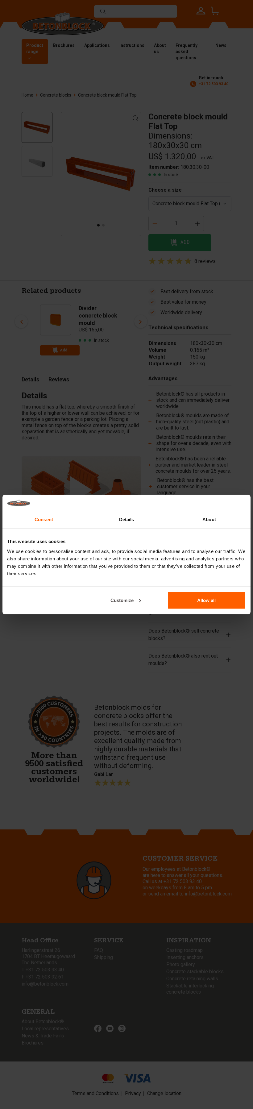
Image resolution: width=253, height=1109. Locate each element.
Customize (122, 600)
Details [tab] (126, 519)
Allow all (206, 600)
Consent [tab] (44, 519)
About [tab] (209, 519)
